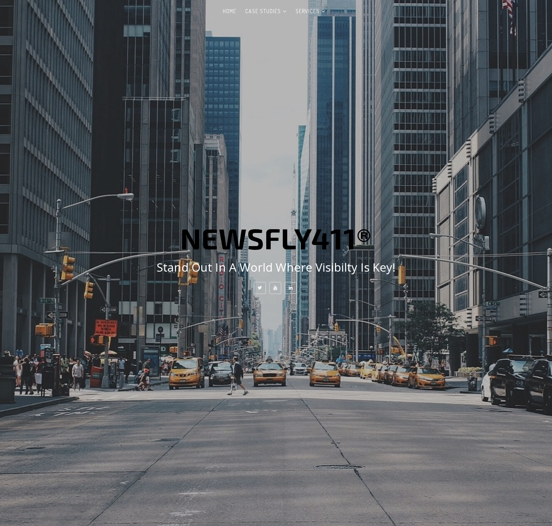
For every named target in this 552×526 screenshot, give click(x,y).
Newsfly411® (276, 238)
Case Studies (263, 11)
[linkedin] (291, 288)
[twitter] (260, 288)
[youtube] (275, 288)
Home (229, 11)
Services (308, 11)
